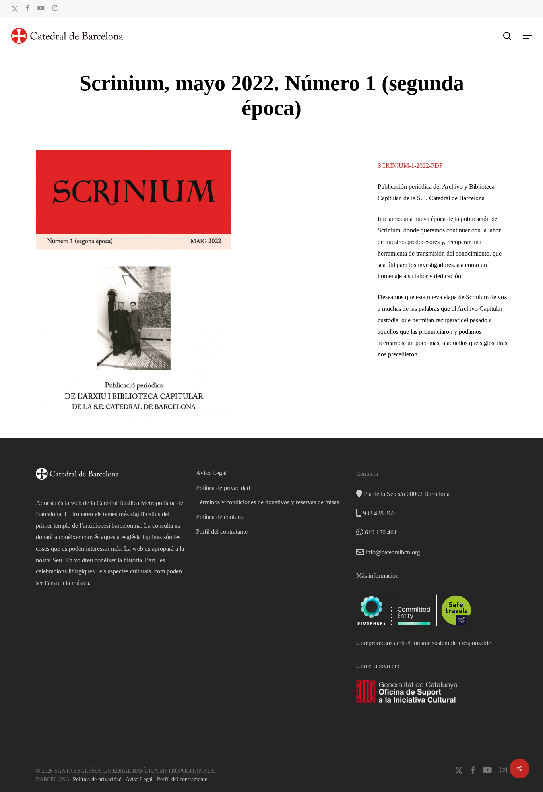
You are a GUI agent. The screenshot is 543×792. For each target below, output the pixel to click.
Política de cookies (219, 516)
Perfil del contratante (222, 531)
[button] (527, 36)
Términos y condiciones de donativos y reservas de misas (267, 502)
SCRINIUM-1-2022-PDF (410, 165)
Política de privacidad (223, 487)
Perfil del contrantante (182, 779)
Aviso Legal (211, 473)
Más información (377, 575)
